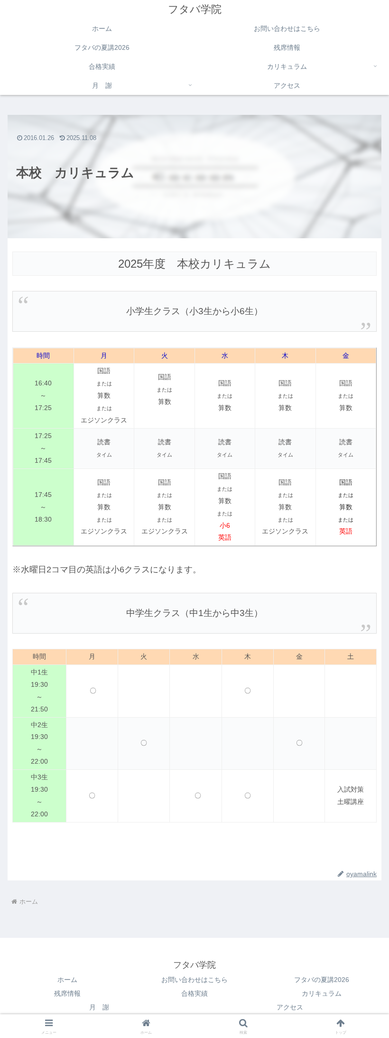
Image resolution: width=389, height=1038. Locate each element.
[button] (360, 997)
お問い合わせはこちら (194, 979)
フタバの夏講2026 (321, 979)
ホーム (67, 979)
